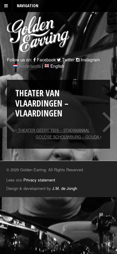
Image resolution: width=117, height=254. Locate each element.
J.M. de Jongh (64, 188)
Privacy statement (39, 180)
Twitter (68, 60)
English (57, 66)
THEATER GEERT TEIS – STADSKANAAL (53, 130)
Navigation (27, 5)
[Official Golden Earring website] (39, 49)
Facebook (46, 60)
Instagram (90, 60)
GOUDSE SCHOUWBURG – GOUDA (68, 137)
